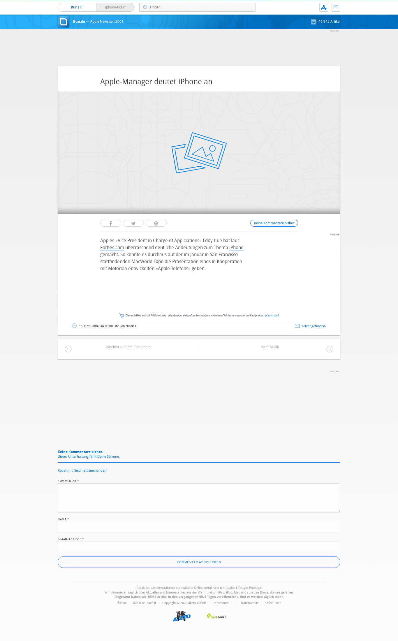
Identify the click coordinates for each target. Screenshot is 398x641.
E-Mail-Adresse (71, 539)
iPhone (236, 247)
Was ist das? (272, 315)
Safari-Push (273, 603)
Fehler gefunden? (314, 326)
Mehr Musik (270, 347)
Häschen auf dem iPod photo (128, 347)
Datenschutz (250, 603)
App (324, 7)
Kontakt (336, 7)
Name (63, 519)
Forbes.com (112, 247)
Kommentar (68, 480)
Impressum (220, 603)
